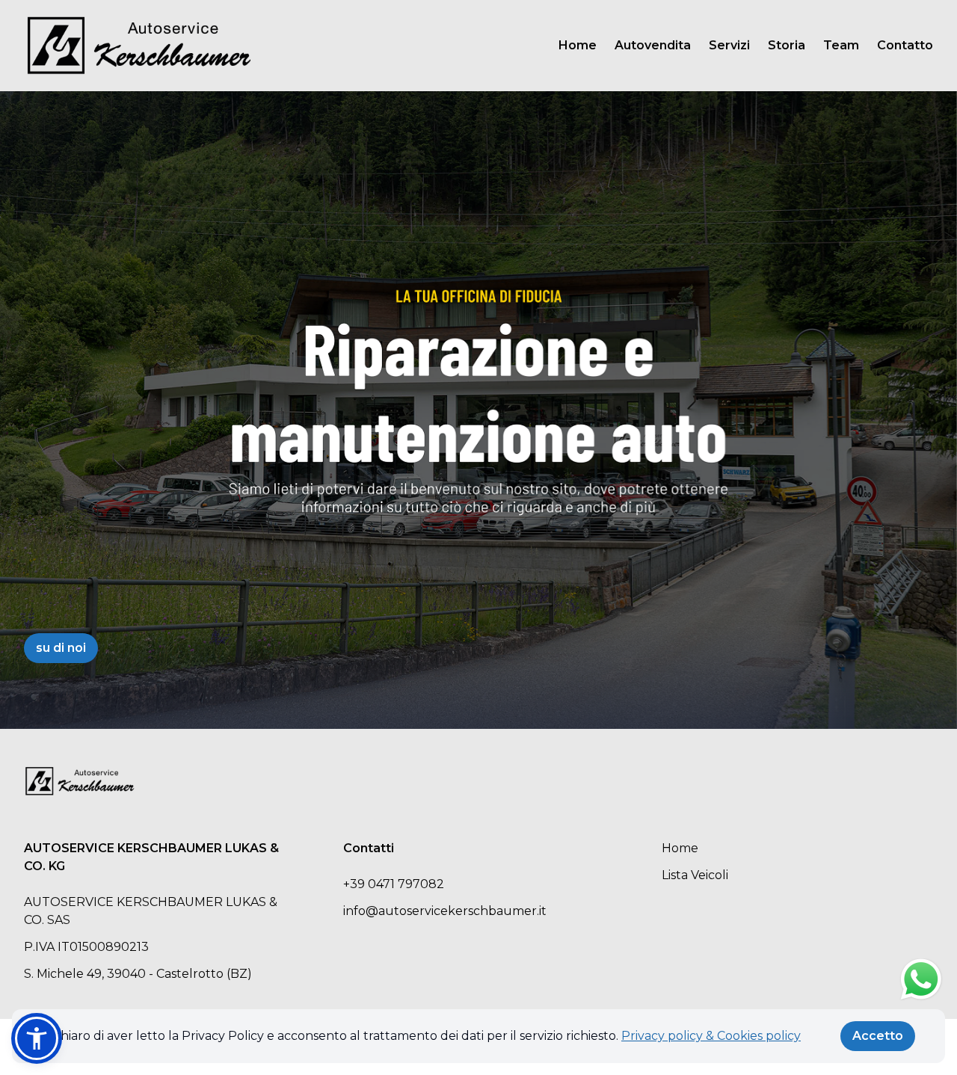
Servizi (729, 45)
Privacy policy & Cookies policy (711, 1036)
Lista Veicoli (695, 875)
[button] (36, 1038)
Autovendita (653, 45)
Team (841, 45)
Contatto (905, 45)
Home (577, 45)
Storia (786, 45)
